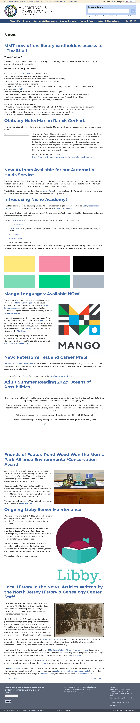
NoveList (72, 208)
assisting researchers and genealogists (71, 671)
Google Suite (14, 228)
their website (26, 504)
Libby (84, 206)
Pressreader (93, 206)
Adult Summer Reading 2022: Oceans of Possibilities (47, 384)
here (42, 661)
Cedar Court (76, 655)
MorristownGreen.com (53, 639)
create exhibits (47, 674)
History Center (14, 668)
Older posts (10, 678)
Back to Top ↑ (115, 705)
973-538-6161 (34, 1)
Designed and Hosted (116, 710)
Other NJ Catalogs (129, 16)
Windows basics (16, 238)
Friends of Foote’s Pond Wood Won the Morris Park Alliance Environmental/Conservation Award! (54, 459)
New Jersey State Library (61, 376)
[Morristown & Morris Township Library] (28, 11)
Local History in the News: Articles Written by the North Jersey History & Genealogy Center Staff (53, 592)
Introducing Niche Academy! (35, 199)
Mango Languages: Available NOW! (42, 293)
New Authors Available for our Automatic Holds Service (49, 172)
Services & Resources (45, 21)
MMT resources (16, 225)
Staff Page (67, 710)
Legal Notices (72, 1)
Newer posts (97, 678)
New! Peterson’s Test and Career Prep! (45, 357)
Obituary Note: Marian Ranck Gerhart (44, 120)
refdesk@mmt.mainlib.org (16, 344)
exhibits (43, 663)
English (130, 1)
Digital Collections (116, 16)
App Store (29, 328)
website (43, 321)
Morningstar (58, 208)
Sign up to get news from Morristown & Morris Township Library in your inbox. (24, 690)
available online (85, 674)
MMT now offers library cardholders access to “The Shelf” (53, 48)
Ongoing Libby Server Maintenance (42, 509)
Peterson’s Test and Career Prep (18, 364)
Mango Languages (23, 303)
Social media (14, 235)
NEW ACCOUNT (24, 73)
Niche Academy (16, 220)
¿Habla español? (59, 1)
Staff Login (58, 710)
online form (48, 191)
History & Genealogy (108, 21)
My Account (92, 16)
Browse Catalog (102, 16)
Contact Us (46, 1)
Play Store (21, 331)
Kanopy (7, 208)
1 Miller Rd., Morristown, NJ (15, 1)
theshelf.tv (19, 89)
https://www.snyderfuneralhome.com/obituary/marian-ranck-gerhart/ (62, 157)
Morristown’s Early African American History (68, 650)
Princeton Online (130, 710)
